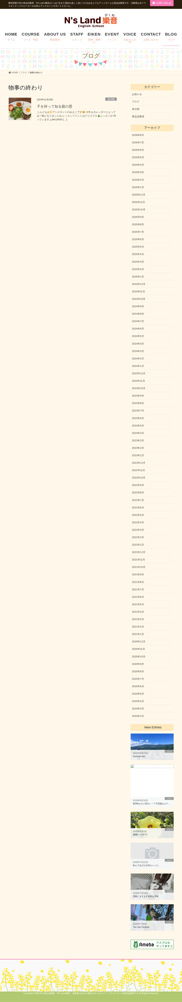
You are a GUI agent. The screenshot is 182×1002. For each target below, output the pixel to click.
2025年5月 (138, 246)
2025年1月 (138, 276)
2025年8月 (138, 224)
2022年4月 (138, 522)
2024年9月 (138, 306)
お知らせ (137, 94)
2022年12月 (138, 462)
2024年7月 (138, 321)
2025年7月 (138, 231)
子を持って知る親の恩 (54, 106)
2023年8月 (138, 403)
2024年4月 (138, 343)
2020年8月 (138, 671)
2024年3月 (138, 351)
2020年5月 (138, 693)
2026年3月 (138, 172)
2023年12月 (138, 373)
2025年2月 (138, 269)
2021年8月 (138, 582)
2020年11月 (138, 649)
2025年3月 (138, 261)
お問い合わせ (163, 3)
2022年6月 (138, 507)
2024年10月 (138, 298)
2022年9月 (138, 485)
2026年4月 (138, 164)
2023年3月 (138, 440)
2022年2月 (138, 537)
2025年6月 (138, 239)
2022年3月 (138, 529)
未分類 (111, 99)
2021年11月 (138, 559)
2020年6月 (138, 686)
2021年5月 (138, 604)
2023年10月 (138, 388)
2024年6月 (138, 328)
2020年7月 (138, 678)
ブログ (135, 101)
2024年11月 (138, 291)
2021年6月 (138, 597)
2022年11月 (138, 470)
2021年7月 (138, 589)
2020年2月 (138, 716)
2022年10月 (138, 477)
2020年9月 (138, 664)
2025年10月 (138, 209)
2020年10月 (138, 656)
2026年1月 (138, 187)
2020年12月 (138, 641)
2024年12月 (138, 284)
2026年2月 (138, 179)
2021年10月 (138, 567)
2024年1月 (138, 366)
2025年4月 (138, 254)
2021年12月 (138, 552)
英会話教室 (138, 116)
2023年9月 (138, 395)
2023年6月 (138, 418)
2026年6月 (138, 149)
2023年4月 (138, 433)
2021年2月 (138, 626)
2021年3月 (138, 619)
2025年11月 (138, 202)
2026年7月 (138, 142)
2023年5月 (138, 425)
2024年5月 (138, 336)
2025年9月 (138, 217)
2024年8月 (138, 313)
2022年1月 (138, 544)
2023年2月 (138, 447)
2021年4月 (138, 611)
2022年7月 (138, 500)
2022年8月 (138, 492)
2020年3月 (138, 708)
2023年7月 (138, 410)
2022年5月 (138, 515)
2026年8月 (138, 135)
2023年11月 (138, 380)
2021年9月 (138, 574)
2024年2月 (138, 358)
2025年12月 (138, 194)
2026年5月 (138, 157)
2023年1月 (138, 455)
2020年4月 (138, 701)
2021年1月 (138, 634)
